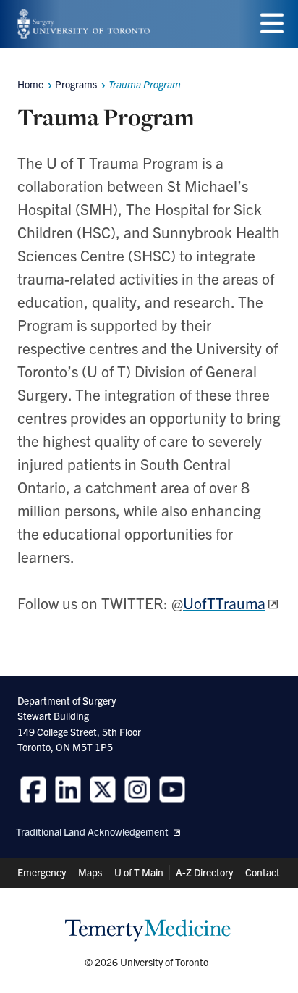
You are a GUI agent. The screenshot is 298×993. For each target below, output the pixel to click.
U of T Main (138, 872)
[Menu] (272, 23)
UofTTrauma (224, 602)
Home (30, 84)
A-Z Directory (204, 872)
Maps (90, 872)
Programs (76, 84)
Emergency (41, 872)
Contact (262, 872)
